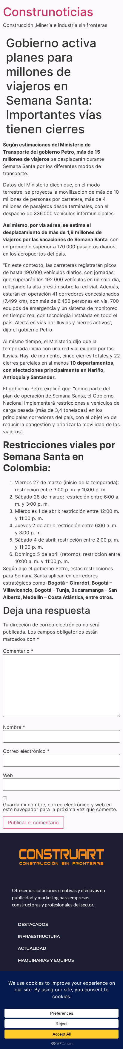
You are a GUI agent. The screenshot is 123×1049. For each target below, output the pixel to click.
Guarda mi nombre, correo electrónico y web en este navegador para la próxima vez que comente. (60, 807)
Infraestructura (39, 936)
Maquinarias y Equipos (46, 960)
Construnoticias (48, 11)
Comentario (18, 651)
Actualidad (32, 948)
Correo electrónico (26, 751)
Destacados (33, 924)
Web (8, 775)
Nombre (14, 727)
